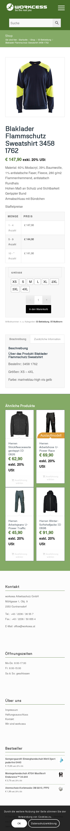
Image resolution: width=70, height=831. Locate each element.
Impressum (11, 710)
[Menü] (59, 8)
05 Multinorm (56, 321)
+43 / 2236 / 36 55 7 (22, 614)
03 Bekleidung (42, 321)
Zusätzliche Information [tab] (47, 339)
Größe (16, 272)
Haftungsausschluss (16, 714)
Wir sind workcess (15, 723)
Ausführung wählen (20, 482)
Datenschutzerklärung (44, 823)
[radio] (14, 282)
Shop (9, 36)
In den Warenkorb (38, 309)
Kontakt (9, 719)
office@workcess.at (24, 626)
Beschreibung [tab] (17, 339)
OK (19, 823)
